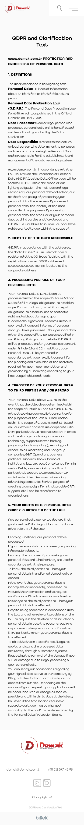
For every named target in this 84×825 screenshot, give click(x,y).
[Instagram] (46, 782)
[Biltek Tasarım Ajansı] (42, 817)
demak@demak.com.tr (24, 769)
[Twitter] (37, 782)
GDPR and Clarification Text (45, 807)
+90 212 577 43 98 (60, 769)
